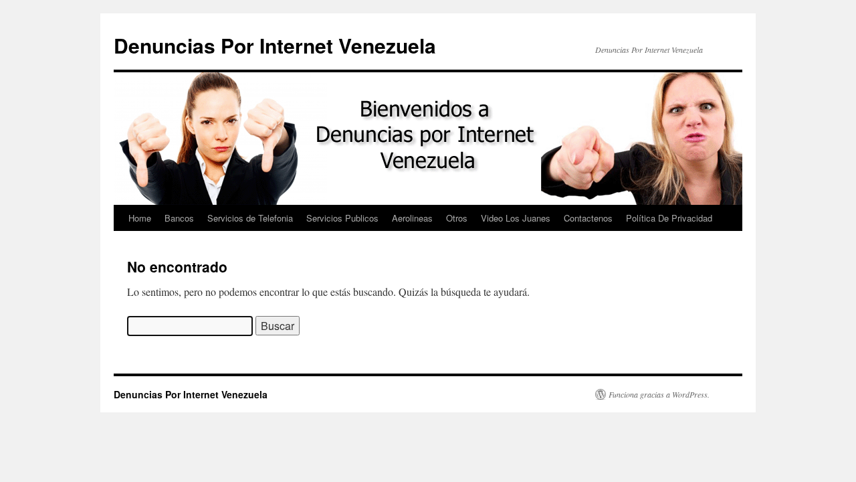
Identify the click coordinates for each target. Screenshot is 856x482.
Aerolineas (412, 218)
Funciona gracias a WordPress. (659, 394)
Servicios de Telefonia (250, 218)
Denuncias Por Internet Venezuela (275, 45)
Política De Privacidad (669, 218)
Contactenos (588, 218)
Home (139, 218)
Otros (456, 218)
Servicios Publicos (342, 218)
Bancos (179, 218)
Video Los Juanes (515, 218)
